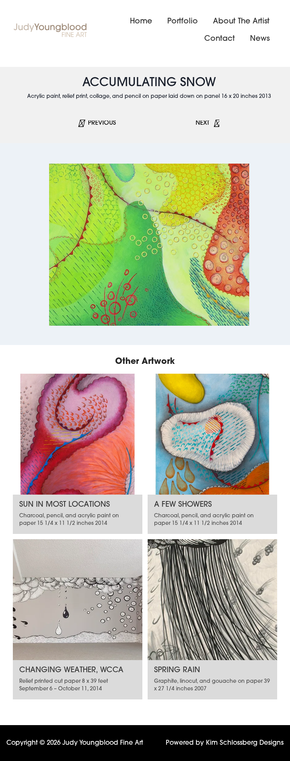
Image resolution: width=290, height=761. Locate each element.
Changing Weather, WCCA (71, 670)
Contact (219, 39)
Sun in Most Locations (64, 505)
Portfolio (182, 21)
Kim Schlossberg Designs (245, 743)
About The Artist (241, 21)
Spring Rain (177, 670)
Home (141, 21)
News (260, 39)
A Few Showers (183, 505)
